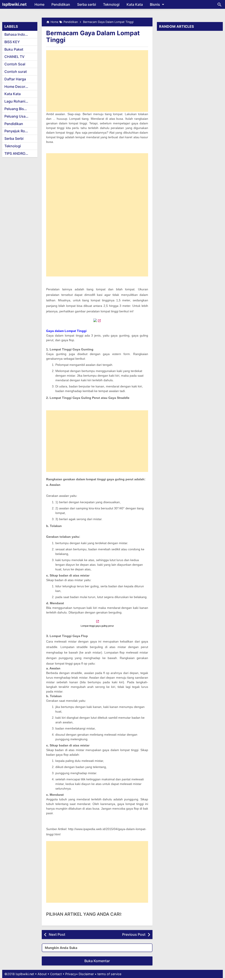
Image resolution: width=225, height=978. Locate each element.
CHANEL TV (14, 56)
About (42, 974)
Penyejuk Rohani (18, 131)
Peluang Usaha (17, 116)
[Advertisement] (97, 81)
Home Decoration (19, 86)
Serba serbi (86, 4)
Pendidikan (60, 4)
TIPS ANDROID (16, 153)
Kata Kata (135, 4)
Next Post (57, 934)
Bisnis (155, 4)
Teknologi (111, 4)
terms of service (109, 974)
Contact (56, 974)
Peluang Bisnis (16, 109)
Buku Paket (13, 49)
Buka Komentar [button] (97, 961)
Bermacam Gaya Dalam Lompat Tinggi (93, 36)
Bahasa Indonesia (19, 34)
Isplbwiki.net (14, 4)
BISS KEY (12, 42)
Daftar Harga (15, 79)
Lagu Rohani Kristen (20, 101)
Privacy (70, 974)
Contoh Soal (14, 64)
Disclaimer (86, 974)
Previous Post (133, 934)
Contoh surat (15, 71)
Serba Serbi (14, 138)
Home (39, 4)
